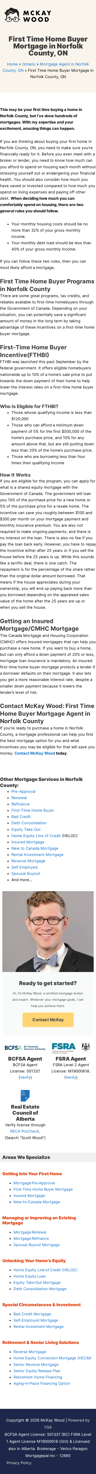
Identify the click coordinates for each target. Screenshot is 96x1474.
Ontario (28, 64)
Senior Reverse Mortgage (36, 1364)
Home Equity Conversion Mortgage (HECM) (52, 1358)
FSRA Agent (71, 1059)
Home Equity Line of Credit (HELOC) (46, 1270)
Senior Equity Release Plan (37, 1370)
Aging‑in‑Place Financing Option (42, 1383)
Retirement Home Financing (38, 1377)
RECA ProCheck (24, 1131)
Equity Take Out (26, 829)
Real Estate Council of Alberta (25, 1113)
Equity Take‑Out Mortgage (37, 1282)
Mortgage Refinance (31, 1238)
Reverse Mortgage (28, 861)
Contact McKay (48, 1019)
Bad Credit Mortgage (32, 1314)
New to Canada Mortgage (34, 848)
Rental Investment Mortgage (37, 854)
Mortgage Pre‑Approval (34, 1183)
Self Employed (24, 867)
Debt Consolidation (29, 823)
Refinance (20, 804)
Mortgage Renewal (30, 1232)
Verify (25, 1077)
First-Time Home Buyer (32, 810)
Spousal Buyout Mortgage (37, 1244)
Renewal (19, 797)
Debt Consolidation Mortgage (40, 1288)
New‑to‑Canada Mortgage (37, 1201)
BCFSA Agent (25, 1059)
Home (12, 64)
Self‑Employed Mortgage (36, 1320)
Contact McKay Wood (34, 753)
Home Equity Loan (30, 1276)
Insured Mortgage (27, 842)
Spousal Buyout (25, 873)
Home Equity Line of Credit (36, 835)
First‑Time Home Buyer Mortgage (43, 1189)
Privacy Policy (19, 1462)
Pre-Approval (23, 791)
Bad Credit (21, 816)
